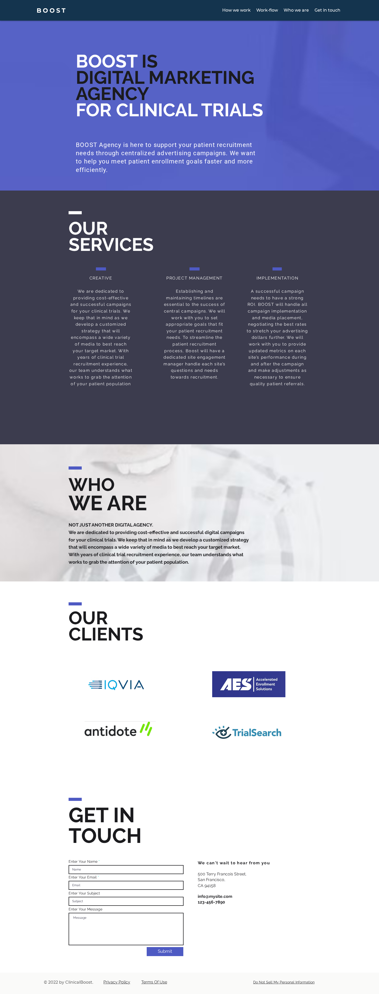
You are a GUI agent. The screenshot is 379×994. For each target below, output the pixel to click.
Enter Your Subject (84, 893)
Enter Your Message (85, 909)
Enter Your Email (83, 877)
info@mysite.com (215, 896)
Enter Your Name (83, 861)
